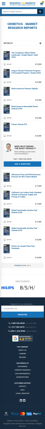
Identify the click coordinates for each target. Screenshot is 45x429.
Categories (22, 366)
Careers (22, 354)
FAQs (22, 390)
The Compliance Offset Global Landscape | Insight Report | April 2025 (24, 55)
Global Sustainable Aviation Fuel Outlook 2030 (24, 211)
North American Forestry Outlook (24, 89)
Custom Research (22, 373)
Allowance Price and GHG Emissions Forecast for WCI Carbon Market (26, 175)
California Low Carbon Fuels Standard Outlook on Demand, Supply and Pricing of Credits (26, 194)
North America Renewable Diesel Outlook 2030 (24, 107)
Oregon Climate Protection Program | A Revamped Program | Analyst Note (26, 72)
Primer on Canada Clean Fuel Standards (23, 247)
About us (22, 350)
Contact (22, 386)
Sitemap (10, 421)
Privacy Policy (18, 421)
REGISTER (22, 315)
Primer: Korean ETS (19, 124)
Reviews (22, 357)
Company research (22, 370)
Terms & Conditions (31, 421)
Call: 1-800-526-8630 (22, 159)
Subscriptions (22, 377)
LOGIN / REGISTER (22, 393)
